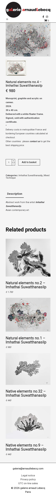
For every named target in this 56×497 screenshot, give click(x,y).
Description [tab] (14, 193)
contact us (35, 141)
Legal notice (28, 475)
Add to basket (29, 162)
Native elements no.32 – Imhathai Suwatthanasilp (26, 393)
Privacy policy (28, 479)
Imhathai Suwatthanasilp (31, 175)
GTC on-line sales (28, 483)
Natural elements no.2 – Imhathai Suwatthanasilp (26, 285)
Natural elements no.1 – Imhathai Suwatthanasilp (26, 340)
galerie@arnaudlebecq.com (28, 468)
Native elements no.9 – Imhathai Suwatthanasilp (26, 447)
